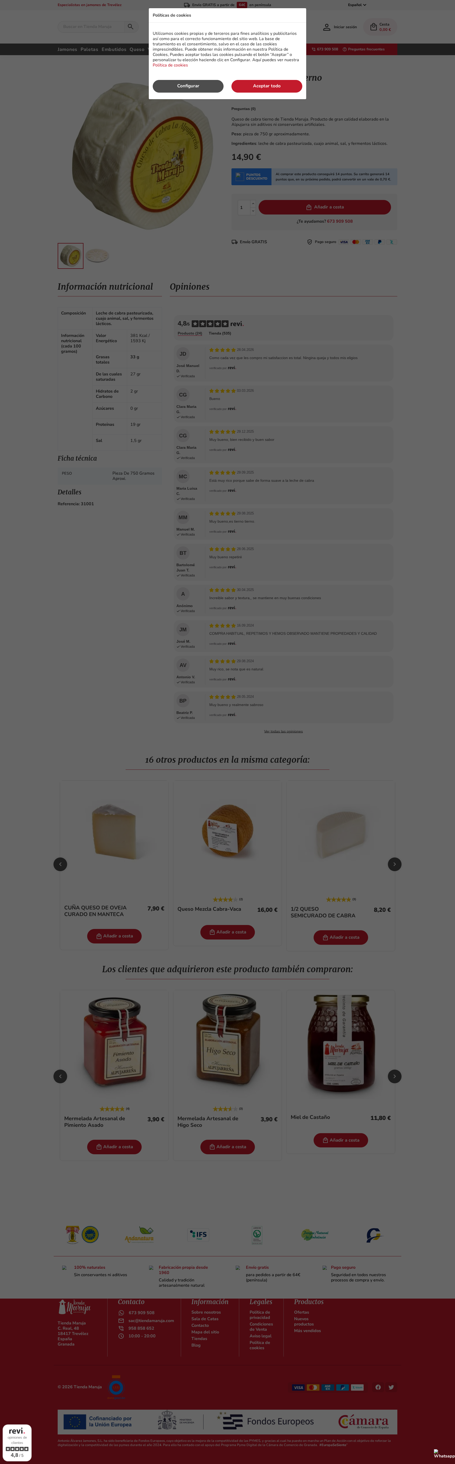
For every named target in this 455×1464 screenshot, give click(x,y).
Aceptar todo (267, 86)
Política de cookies (170, 65)
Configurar (188, 86)
